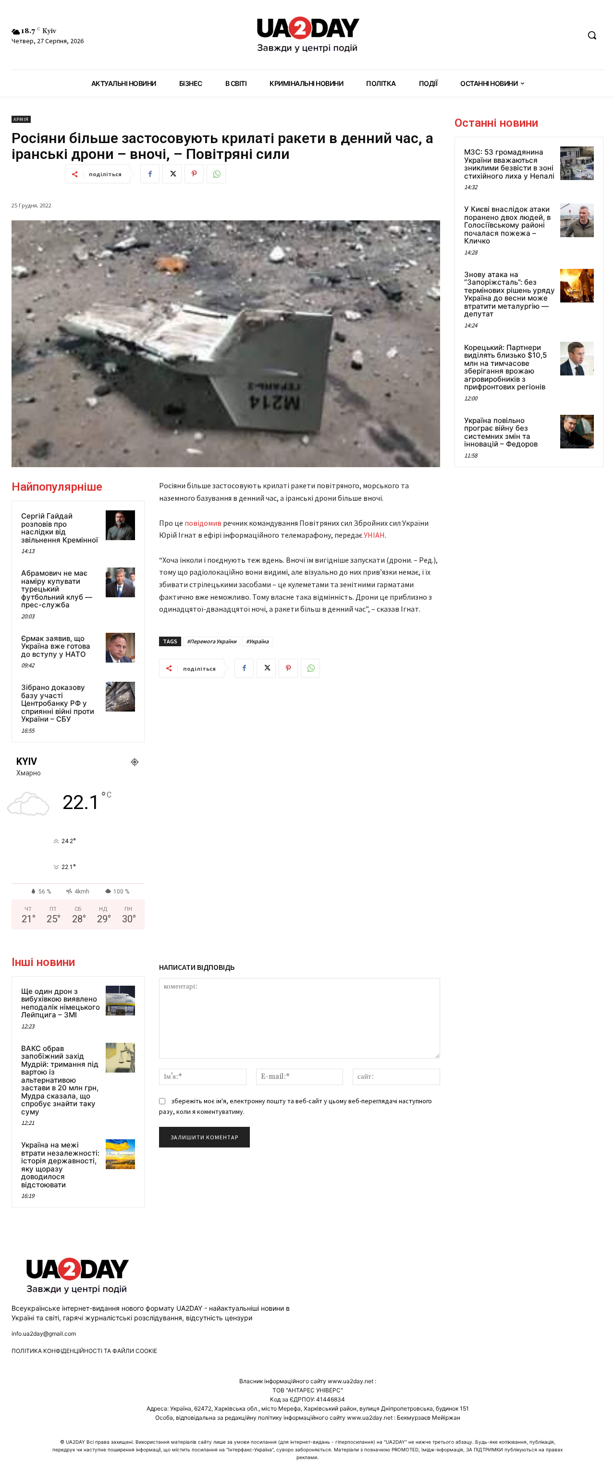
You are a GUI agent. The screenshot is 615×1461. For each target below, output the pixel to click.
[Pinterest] (194, 173)
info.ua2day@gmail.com (44, 1333)
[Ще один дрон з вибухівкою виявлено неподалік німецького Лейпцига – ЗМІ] (120, 1000)
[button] (591, 35)
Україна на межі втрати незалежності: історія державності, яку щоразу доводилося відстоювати (60, 1164)
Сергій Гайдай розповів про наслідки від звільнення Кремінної (59, 527)
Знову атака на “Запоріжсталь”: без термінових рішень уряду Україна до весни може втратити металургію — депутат (509, 294)
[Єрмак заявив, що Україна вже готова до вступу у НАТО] (120, 648)
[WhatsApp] (216, 173)
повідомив (203, 523)
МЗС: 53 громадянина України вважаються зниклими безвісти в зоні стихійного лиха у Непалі (509, 164)
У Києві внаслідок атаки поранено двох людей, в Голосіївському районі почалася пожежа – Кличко (507, 225)
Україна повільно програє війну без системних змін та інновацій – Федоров (501, 432)
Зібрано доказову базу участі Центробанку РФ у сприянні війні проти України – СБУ (57, 703)
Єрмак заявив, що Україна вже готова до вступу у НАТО (55, 646)
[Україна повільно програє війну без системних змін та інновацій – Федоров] (577, 431)
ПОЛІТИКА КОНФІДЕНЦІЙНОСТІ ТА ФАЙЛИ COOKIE (84, 1350)
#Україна (257, 641)
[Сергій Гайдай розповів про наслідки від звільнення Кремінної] (120, 525)
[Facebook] (150, 173)
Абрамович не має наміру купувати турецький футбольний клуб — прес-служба (56, 588)
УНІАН (374, 535)
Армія (21, 119)
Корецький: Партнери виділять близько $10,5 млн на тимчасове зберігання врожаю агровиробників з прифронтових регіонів (505, 367)
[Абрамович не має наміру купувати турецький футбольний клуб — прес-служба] (120, 582)
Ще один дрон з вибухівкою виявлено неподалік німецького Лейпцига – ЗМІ (60, 1003)
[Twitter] (172, 173)
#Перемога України (211, 641)
